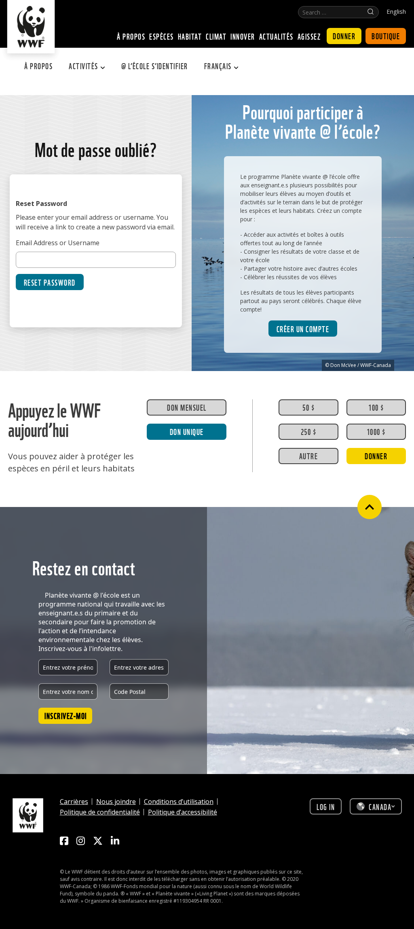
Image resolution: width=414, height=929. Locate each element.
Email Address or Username (57, 242)
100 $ (376, 407)
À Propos (131, 36)
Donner (344, 35)
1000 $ (376, 431)
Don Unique (187, 431)
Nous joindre (116, 801)
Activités (83, 65)
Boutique (386, 35)
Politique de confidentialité (100, 812)
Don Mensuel (187, 407)
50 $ (308, 407)
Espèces (161, 36)
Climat (216, 36)
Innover (242, 36)
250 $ (309, 431)
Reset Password (50, 282)
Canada (380, 806)
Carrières (74, 801)
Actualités (276, 36)
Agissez (309, 36)
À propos (38, 65)
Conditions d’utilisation (178, 801)
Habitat (190, 36)
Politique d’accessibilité (182, 812)
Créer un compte (303, 328)
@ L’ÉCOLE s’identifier (154, 65)
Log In (326, 806)
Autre (308, 455)
